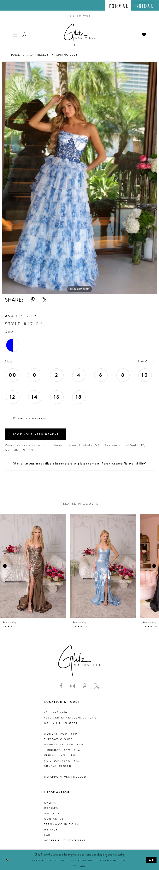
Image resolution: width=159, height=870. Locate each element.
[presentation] (33, 566)
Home (15, 55)
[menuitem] (118, 5)
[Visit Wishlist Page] (144, 34)
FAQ (47, 835)
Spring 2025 (67, 55)
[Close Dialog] (6, 860)
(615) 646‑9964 (55, 712)
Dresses (51, 808)
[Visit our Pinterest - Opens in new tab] (84, 686)
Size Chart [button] (146, 361)
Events (50, 803)
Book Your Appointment (35, 434)
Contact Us (54, 819)
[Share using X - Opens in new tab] (45, 300)
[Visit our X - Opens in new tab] (96, 686)
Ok (151, 860)
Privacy (51, 829)
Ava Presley (38, 55)
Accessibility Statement (65, 840)
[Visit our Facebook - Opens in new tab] (61, 686)
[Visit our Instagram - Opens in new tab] (72, 686)
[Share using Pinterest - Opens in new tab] (33, 300)
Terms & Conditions (61, 824)
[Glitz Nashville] (79, 35)
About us (52, 813)
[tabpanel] (79, 178)
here (82, 865)
